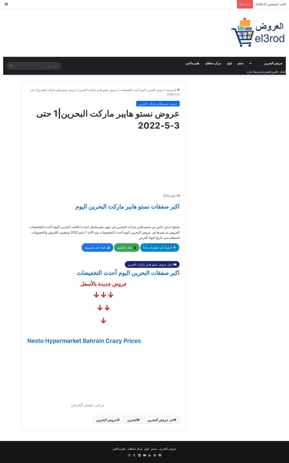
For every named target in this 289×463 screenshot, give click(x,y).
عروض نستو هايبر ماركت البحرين (98, 90)
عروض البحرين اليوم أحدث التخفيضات (142, 90)
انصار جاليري (278, 71)
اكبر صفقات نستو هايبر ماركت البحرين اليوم (128, 206)
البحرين (132, 420)
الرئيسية (172, 90)
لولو (229, 63)
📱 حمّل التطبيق (126, 247)
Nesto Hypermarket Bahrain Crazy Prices (84, 340)
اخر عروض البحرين (160, 420)
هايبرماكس (192, 63)
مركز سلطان (213, 63)
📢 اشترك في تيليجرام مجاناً (159, 247)
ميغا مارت (252, 71)
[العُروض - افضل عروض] (257, 32)
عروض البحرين (273, 63)
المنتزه (267, 71)
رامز (260, 71)
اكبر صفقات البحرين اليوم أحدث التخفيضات (128, 272)
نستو (241, 63)
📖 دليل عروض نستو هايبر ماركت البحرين (152, 264)
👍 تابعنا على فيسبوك (97, 247)
